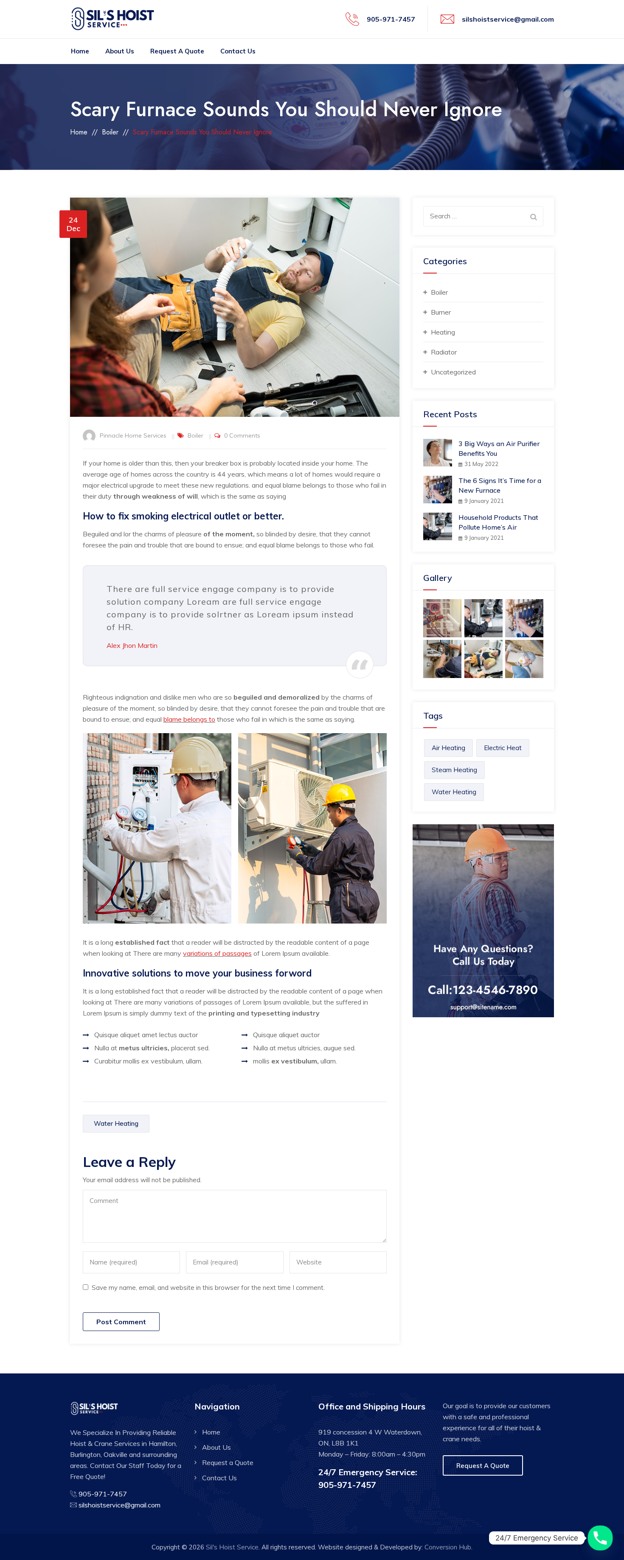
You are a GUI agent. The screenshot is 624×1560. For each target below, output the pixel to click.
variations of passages (217, 953)
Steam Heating (454, 770)
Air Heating (448, 748)
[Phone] (600, 1538)
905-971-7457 (391, 19)
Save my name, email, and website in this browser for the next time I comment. (208, 1288)
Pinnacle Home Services (133, 435)
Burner (441, 312)
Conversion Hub (447, 1547)
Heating (443, 332)
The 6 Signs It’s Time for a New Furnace (499, 485)
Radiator (444, 352)
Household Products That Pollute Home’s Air (498, 522)
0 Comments (242, 435)
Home (80, 51)
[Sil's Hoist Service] (116, 19)
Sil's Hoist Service (232, 1547)
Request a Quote (177, 51)
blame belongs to (189, 719)
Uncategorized (453, 372)
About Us (119, 51)
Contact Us (238, 51)
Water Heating (116, 1123)
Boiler (195, 435)
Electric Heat (503, 748)
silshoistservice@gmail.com (508, 19)
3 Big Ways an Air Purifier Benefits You (499, 448)
